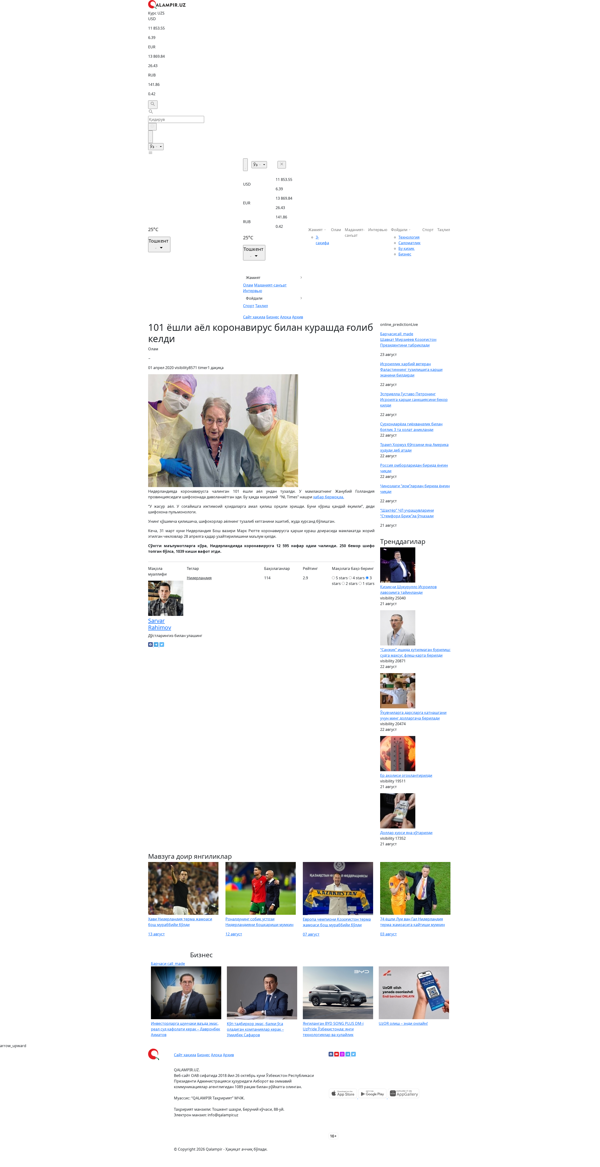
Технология (409, 237)
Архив (297, 317)
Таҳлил (261, 305)
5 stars (342, 577)
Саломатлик (409, 242)
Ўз (152, 146)
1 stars (369, 583)
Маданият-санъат (270, 285)
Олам (248, 285)
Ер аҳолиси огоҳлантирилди (406, 775)
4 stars (359, 577)
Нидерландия (199, 577)
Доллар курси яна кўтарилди (406, 832)
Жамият (253, 277)
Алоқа (285, 317)
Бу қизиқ (406, 248)
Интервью (252, 290)
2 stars (352, 583)
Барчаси (396, 333)
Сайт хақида (254, 317)
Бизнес (272, 317)
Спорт (248, 305)
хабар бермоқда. (328, 497)
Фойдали (254, 298)
